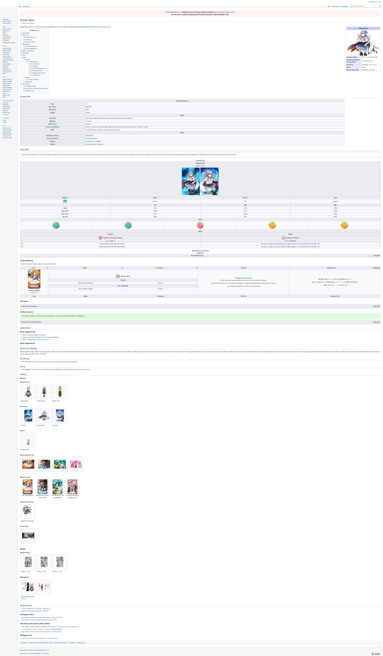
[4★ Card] (60, 416)
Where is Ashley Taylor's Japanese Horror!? (36, 339)
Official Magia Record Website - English (34, 611)
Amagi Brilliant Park (84, 369)
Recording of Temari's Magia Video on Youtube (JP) (38, 620)
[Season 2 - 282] (28, 562)
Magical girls (81, 642)
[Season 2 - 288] (44, 562)
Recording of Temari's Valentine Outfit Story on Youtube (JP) (41, 631)
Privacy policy (23, 653)
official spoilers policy (227, 12)
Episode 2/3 (64, 626)
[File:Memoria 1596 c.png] (72, 486)
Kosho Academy (91, 144)
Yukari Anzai (373, 64)
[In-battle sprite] (28, 440)
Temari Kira (200, 163)
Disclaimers (45, 653)
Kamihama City (90, 141)
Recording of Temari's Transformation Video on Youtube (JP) (41, 617)
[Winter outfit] (60, 391)
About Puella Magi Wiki (34, 653)
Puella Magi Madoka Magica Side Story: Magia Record (93, 27)
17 (86, 104)
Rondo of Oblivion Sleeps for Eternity (33, 335)
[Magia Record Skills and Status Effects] (100, 237)
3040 (363, 67)
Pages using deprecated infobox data (40, 642)
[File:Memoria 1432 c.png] (57, 486)
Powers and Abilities (52, 127)
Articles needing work (60, 642)
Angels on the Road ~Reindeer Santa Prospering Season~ (40, 337)
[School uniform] (44, 391)
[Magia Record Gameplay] (65, 201)
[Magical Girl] (28, 391)
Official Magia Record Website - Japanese (35, 608)
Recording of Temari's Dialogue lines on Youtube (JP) (39, 638)
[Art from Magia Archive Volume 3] (28, 587)
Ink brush (88, 121)
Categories (24, 642)
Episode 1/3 (54, 626)
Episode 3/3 (74, 626)
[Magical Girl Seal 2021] (28, 511)
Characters (72, 642)
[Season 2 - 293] (60, 562)
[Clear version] (44, 415)
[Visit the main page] (9, 8)
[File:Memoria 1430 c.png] (42, 486)
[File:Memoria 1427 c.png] (34, 279)
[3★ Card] (28, 416)
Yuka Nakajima (366, 61)
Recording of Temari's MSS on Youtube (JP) (43, 629)
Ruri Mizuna (375, 351)
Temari (32, 23)
